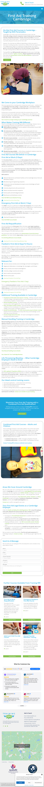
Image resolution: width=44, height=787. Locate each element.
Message (5, 564)
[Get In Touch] (22, 3)
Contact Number (7, 556)
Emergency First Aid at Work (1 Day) (16, 203)
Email (4, 552)
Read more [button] (26, 684)
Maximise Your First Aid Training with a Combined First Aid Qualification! (22, 403)
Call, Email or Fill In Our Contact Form (34, 4)
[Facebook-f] (3, 726)
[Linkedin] (7, 726)
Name (4, 548)
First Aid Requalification (11, 223)
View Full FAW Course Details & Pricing (11, 197)
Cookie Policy (4, 762)
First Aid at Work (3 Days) (12, 157)
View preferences (38, 782)
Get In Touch (29, 3)
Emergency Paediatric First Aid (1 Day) (15, 281)
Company (5, 560)
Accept (20, 782)
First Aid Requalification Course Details (11, 237)
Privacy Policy (11, 762)
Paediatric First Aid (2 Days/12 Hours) (17, 244)
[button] (41, 774)
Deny (29, 782)
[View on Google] (25, 675)
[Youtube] (5, 726)
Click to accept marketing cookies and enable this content (22, 746)
